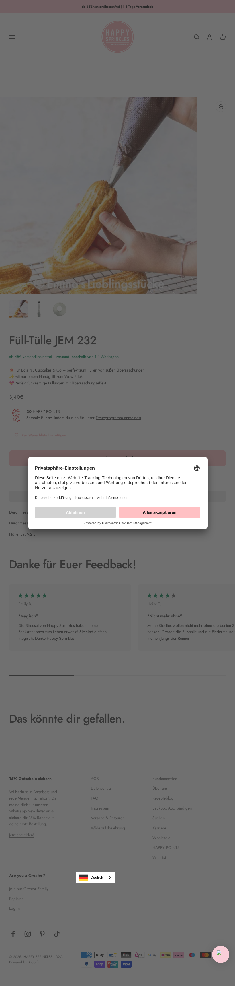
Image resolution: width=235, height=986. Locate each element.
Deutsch (97, 877)
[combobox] (95, 877)
